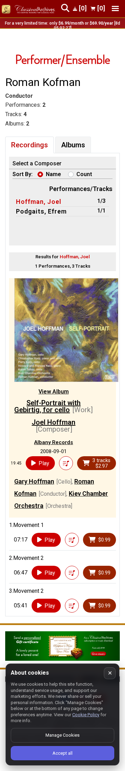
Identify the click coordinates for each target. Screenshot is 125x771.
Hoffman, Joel (38, 201)
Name (53, 174)
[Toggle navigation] (115, 8)
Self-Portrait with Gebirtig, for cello (47, 406)
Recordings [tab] (29, 145)
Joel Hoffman (53, 422)
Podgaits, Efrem (41, 211)
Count (84, 174)
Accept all (62, 753)
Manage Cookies (62, 735)
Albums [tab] (73, 145)
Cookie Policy (85, 714)
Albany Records (53, 442)
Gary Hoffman (34, 481)
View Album (54, 391)
